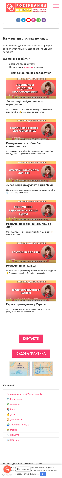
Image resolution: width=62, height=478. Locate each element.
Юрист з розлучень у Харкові (26, 304)
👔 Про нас (13, 440)
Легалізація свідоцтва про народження (24, 103)
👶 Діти (11, 414)
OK (43, 474)
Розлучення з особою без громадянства (23, 145)
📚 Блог (11, 409)
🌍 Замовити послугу (18, 424)
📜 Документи (14, 419)
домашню (28, 67)
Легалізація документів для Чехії (29, 185)
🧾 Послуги (13, 435)
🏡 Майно (12, 429)
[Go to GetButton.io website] (7, 475)
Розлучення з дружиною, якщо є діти (28, 225)
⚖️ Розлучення (14, 399)
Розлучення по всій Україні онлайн (24, 394)
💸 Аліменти (13, 404)
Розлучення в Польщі (21, 265)
